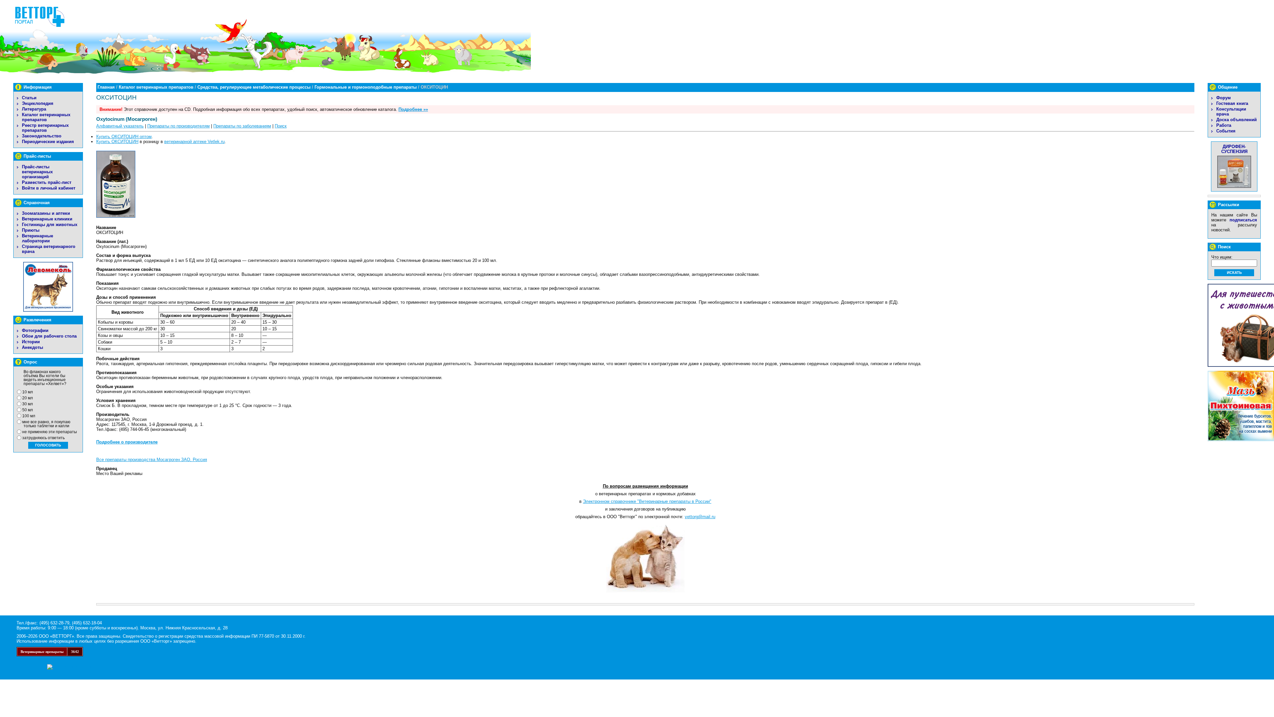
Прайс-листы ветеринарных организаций (37, 171)
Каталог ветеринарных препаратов (46, 117)
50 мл (27, 410)
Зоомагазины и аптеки (46, 213)
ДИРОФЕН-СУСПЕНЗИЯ (1234, 149)
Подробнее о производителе (127, 441)
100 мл (28, 416)
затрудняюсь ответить (43, 438)
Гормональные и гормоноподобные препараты (366, 87)
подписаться (1243, 219)
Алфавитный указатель (120, 125)
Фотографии (35, 330)
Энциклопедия (37, 103)
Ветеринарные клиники (47, 218)
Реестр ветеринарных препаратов (45, 128)
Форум (1223, 97)
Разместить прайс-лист (46, 182)
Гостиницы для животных (49, 224)
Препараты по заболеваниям (242, 125)
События (1226, 130)
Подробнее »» (413, 109)
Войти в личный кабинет (48, 188)
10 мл (27, 392)
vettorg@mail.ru (700, 516)
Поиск (281, 125)
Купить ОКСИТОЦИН (117, 141)
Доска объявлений (1236, 119)
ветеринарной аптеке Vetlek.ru (194, 141)
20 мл (27, 398)
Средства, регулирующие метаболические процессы (254, 87)
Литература (34, 109)
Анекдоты (32, 347)
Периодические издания (48, 141)
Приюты (30, 230)
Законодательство (41, 135)
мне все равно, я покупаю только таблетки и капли (46, 424)
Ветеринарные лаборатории (37, 238)
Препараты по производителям (178, 125)
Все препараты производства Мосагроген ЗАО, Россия (151, 459)
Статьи (29, 97)
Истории (31, 341)
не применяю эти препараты (49, 432)
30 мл (27, 404)
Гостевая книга (1232, 103)
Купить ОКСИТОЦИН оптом (124, 136)
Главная (106, 87)
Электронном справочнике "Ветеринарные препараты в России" (647, 501)
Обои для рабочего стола (49, 336)
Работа (1223, 125)
